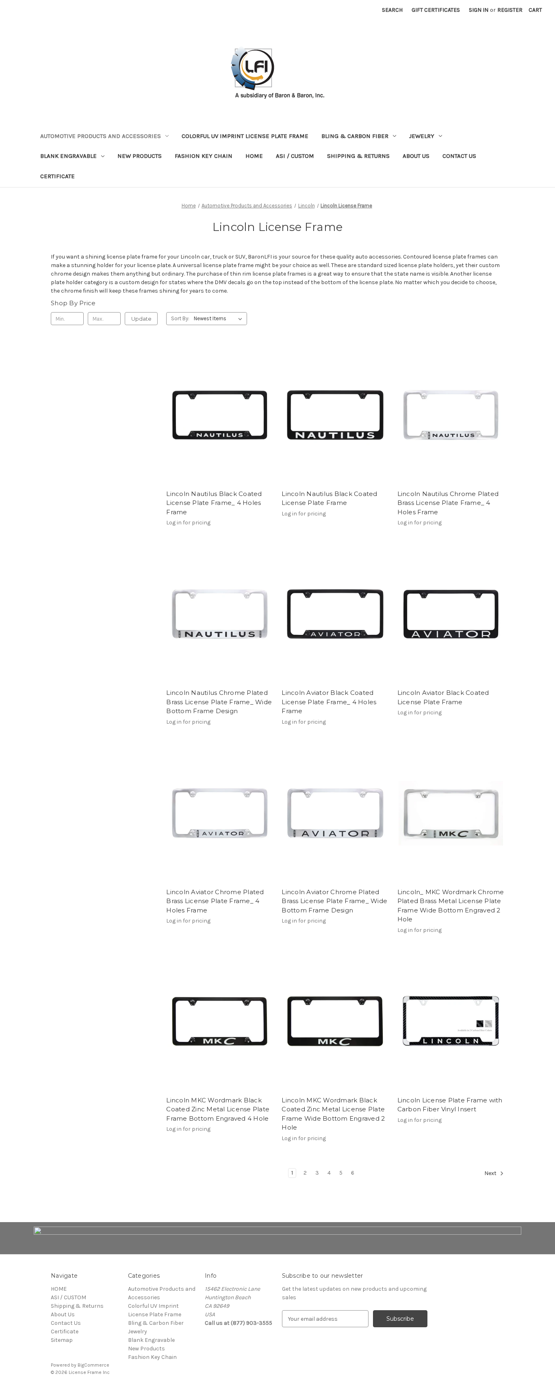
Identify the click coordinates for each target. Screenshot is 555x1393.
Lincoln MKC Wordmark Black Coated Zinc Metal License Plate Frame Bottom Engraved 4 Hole (217, 1109)
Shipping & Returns (358, 156)
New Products (139, 156)
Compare (217, 422)
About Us (416, 156)
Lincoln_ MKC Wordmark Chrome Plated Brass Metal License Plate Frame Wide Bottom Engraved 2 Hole (450, 905)
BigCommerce (93, 1365)
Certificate (57, 176)
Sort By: (180, 318)
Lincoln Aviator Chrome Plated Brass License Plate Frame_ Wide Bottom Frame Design (334, 901)
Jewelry (421, 136)
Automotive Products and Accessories (100, 136)
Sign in (478, 9)
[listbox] (220, 319)
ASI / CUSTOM (295, 156)
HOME (254, 156)
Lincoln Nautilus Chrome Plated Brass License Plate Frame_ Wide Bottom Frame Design (219, 702)
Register (509, 9)
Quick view (218, 407)
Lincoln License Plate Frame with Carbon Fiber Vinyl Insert (450, 1104)
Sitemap (62, 1340)
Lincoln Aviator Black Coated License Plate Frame (443, 697)
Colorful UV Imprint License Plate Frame (245, 136)
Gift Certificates (436, 9)
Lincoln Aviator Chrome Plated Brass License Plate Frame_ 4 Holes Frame (215, 901)
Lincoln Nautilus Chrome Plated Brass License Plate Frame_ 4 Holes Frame (448, 503)
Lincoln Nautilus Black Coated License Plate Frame (329, 498)
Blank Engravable (68, 156)
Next (491, 1173)
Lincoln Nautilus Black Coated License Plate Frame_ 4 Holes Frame (214, 503)
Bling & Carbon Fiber (354, 136)
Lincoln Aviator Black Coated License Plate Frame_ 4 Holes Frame (329, 702)
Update (141, 318)
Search (392, 9)
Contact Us (459, 156)
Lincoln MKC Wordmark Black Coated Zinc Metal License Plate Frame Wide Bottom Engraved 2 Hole (333, 1114)
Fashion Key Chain (203, 156)
